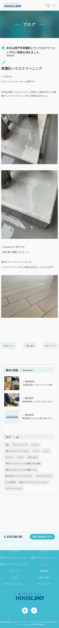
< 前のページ (8, 345)
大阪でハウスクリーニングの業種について (21, 469)
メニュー (46, 451)
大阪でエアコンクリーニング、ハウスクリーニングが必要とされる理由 (44, 557)
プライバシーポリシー (44, 476)
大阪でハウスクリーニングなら (17, 451)
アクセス (20, 457)
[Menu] (54, 5)
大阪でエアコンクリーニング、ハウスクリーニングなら (14, 557)
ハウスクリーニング (19, 444)
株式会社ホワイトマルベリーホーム (18, 476)
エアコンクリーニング (13, 488)
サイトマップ (44, 584)
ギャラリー (9, 457)
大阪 (7, 444)
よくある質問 (10, 482)
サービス (35, 451)
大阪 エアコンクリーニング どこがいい (33, 482)
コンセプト (35, 444)
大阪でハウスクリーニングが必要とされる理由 (22, 463)
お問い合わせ (33, 457)
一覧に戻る (29, 345)
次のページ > (50, 345)
